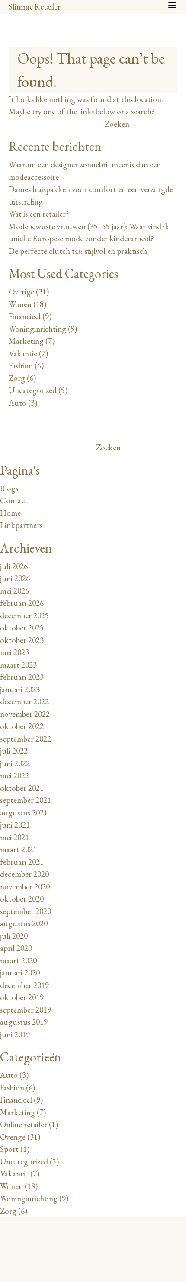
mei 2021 (14, 837)
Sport (9, 1149)
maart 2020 (18, 960)
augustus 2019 (24, 1022)
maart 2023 (18, 664)
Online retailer (23, 1124)
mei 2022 (14, 775)
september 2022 (25, 738)
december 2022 (24, 701)
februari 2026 (22, 603)
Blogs (9, 488)
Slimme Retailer (35, 6)
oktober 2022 (22, 726)
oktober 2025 (22, 627)
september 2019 (25, 1009)
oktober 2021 (22, 788)
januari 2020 (20, 972)
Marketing (26, 341)
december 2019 (24, 985)
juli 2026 (14, 566)
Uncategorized (33, 390)
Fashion (21, 365)
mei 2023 (14, 652)
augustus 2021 (24, 812)
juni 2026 (15, 578)
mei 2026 (14, 590)
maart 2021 (18, 849)
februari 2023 (22, 676)
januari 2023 (20, 689)
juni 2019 (15, 1034)
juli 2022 (14, 750)
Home (10, 513)
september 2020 (25, 911)
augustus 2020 (24, 923)
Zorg (17, 378)
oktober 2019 (22, 997)
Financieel (25, 316)
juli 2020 (14, 935)
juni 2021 (15, 824)
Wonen (20, 304)
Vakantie (23, 353)
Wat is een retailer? (39, 213)
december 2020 (24, 874)
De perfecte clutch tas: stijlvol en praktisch (78, 251)
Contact (14, 500)
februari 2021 (22, 862)
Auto (17, 402)
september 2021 (25, 800)
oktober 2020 (22, 898)
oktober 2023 (22, 640)
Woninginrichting (37, 328)
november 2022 (25, 714)
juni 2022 (15, 763)
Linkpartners (21, 525)
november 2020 (25, 886)
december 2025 (24, 615)
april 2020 (16, 948)
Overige (21, 291)
